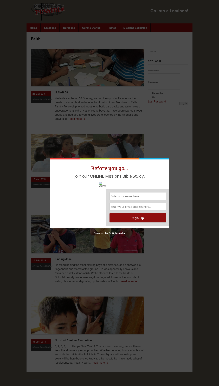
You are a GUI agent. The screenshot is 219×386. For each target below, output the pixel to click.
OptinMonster (117, 233)
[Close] (168, 159)
